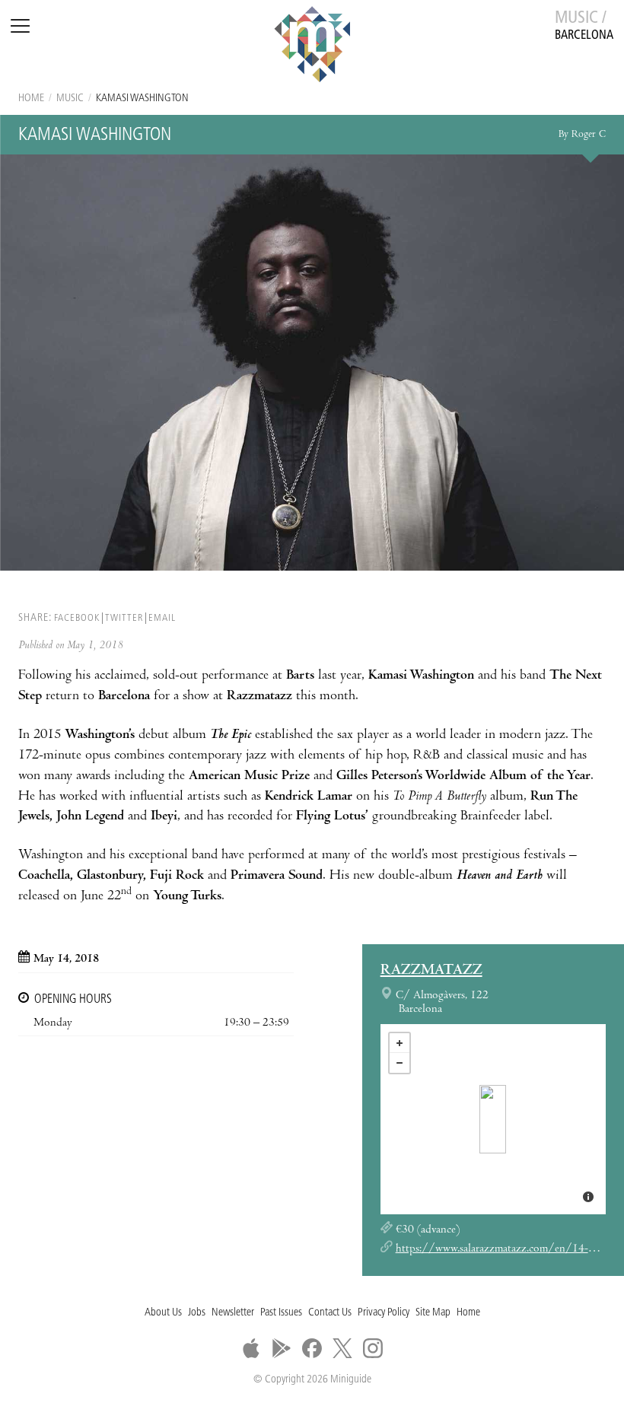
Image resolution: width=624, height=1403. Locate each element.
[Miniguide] (312, 46)
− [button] (399, 1063)
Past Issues (281, 1313)
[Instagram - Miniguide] (373, 1348)
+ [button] (399, 1043)
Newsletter (233, 1313)
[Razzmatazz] (492, 1119)
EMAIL (162, 618)
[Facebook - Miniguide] (312, 1348)
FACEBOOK (77, 618)
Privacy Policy (383, 1313)
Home (31, 98)
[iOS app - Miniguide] (251, 1348)
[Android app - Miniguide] (281, 1348)
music (70, 98)
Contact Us (330, 1313)
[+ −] (493, 1119)
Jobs (196, 1313)
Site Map (432, 1313)
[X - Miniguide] (342, 1348)
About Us (163, 1313)
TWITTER (124, 618)
